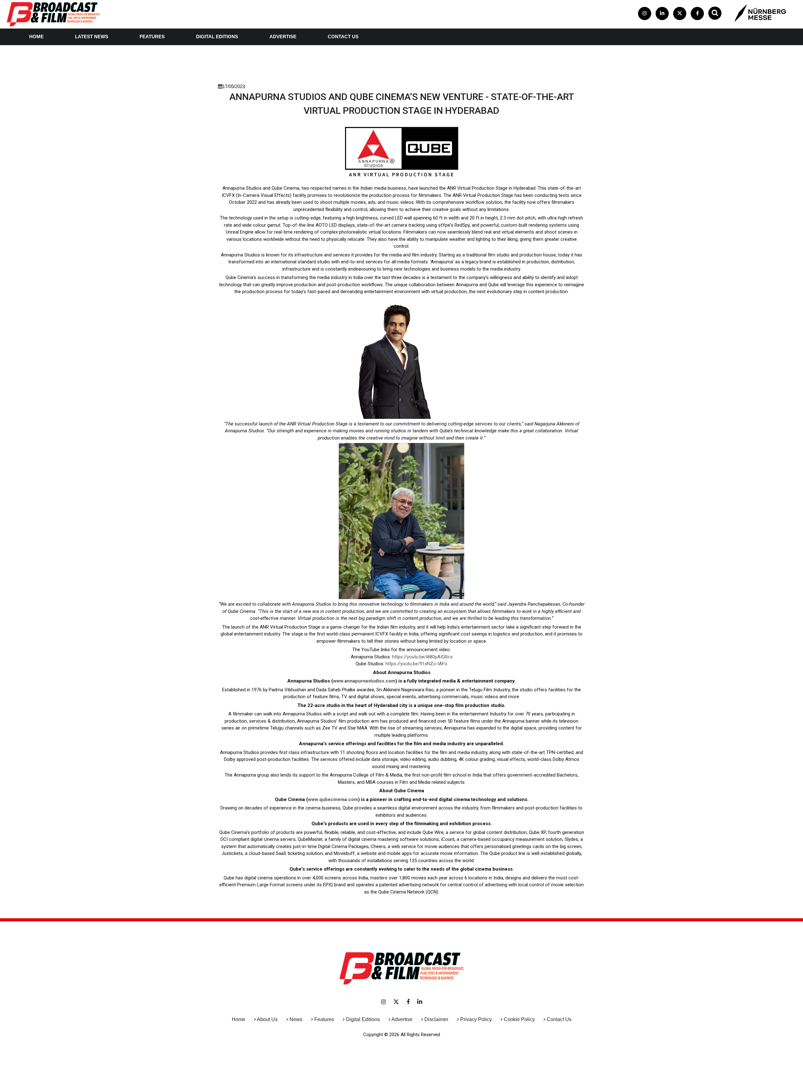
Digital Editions (217, 36)
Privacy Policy (476, 1019)
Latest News (91, 36)
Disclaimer (436, 1019)
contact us (343, 36)
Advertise (282, 36)
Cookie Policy (519, 1019)
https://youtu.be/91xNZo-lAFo (416, 664)
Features (152, 36)
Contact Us (559, 1019)
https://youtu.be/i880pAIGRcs (422, 657)
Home (36, 36)
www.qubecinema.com (333, 799)
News (296, 1019)
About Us (267, 1019)
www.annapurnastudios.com (364, 681)
